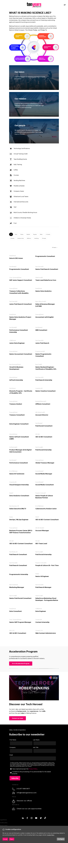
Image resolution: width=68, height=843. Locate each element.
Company (13, 747)
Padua (21, 234)
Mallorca (29, 238)
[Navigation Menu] (65, 5)
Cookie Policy (50, 835)
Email (11, 755)
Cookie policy (3, 822)
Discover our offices (24, 800)
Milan (41, 234)
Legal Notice (3, 819)
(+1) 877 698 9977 (23, 788)
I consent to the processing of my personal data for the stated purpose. (31, 772)
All (11, 234)
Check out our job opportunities (29, 808)
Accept (5, 839)
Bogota (35, 234)
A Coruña (48, 234)
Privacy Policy (33, 769)
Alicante (12, 238)
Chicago (44, 238)
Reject (11, 839)
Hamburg (36, 238)
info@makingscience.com (26, 792)
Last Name (36, 740)
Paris (16, 234)
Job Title (35, 747)
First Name (13, 740)
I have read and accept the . (25, 769)
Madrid (28, 234)
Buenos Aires (21, 238)
